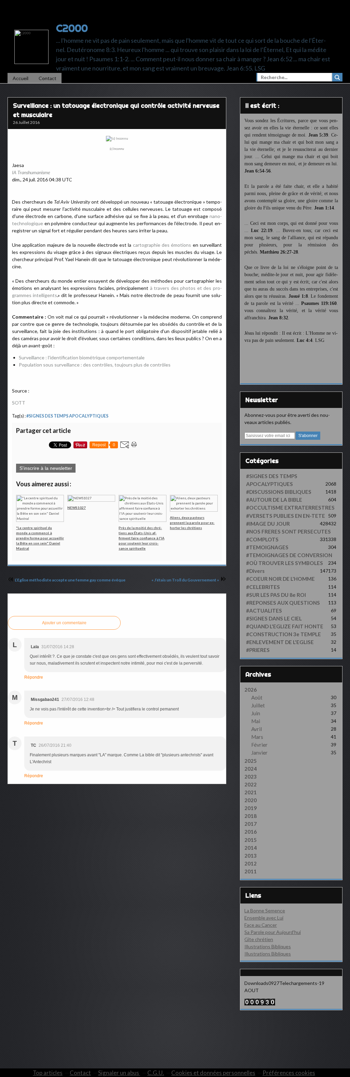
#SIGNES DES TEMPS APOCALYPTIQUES (67, 416)
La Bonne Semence (264, 910)
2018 (250, 816)
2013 (250, 855)
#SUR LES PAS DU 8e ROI (276, 595)
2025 (250, 761)
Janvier (259, 752)
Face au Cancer (260, 925)
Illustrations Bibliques (267, 946)
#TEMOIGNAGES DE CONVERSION (289, 555)
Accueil (20, 78)
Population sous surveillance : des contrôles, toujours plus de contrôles (95, 365)
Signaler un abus (119, 1072)
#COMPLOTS (262, 539)
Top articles (48, 1072)
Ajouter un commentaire (64, 622)
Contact (47, 78)
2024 (250, 769)
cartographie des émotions (162, 245)
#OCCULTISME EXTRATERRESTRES (290, 507)
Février (259, 745)
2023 (250, 776)
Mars (257, 737)
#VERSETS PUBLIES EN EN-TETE (285, 516)
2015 (250, 840)
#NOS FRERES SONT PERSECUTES (288, 531)
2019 (250, 808)
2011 (250, 871)
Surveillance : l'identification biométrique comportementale (82, 357)
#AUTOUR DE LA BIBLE (274, 500)
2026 (250, 690)
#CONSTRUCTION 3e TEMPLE (283, 634)
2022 (250, 784)
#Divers (255, 571)
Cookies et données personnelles (213, 1072)
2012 (250, 863)
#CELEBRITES (263, 587)
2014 (250, 848)
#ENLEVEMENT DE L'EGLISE (280, 642)
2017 (250, 824)
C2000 (72, 28)
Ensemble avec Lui (263, 918)
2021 (250, 792)
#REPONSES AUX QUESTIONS (283, 603)
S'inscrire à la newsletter (45, 468)
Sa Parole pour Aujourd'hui (272, 932)
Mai (255, 721)
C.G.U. (155, 1072)
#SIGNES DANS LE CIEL (274, 618)
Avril (256, 729)
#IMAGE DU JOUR (268, 524)
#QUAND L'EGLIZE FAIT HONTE (284, 626)
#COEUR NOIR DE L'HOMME (280, 579)
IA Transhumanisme (31, 172)
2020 (250, 800)
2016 (250, 832)
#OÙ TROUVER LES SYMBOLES (284, 563)
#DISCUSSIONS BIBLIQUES (278, 492)
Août (256, 697)
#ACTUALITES (264, 610)
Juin (255, 713)
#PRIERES (258, 650)
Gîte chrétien (258, 939)
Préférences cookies (288, 1072)
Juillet (258, 705)
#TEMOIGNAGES (267, 547)
